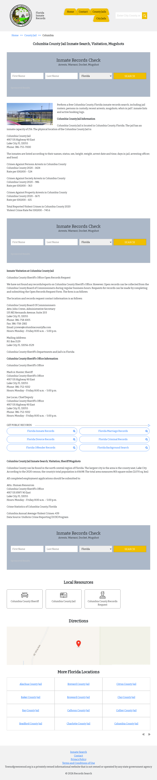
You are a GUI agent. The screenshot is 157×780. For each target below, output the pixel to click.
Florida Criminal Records (113, 439)
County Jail (30, 35)
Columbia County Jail (64, 601)
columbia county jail (126, 723)
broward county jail (78, 697)
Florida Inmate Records (40, 431)
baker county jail (30, 697)
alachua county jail (31, 684)
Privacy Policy (78, 759)
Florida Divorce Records (40, 439)
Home (70, 11)
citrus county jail (126, 684)
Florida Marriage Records (113, 431)
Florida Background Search (113, 447)
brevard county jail (79, 684)
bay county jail (30, 710)
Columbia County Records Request (102, 603)
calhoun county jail (78, 710)
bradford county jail (30, 723)
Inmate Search (78, 752)
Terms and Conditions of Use (78, 763)
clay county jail (126, 697)
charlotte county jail (78, 723)
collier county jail (126, 710)
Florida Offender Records (40, 447)
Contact (83, 11)
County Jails (99, 11)
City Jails (101, 18)
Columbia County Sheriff (25, 601)
